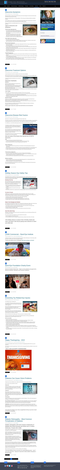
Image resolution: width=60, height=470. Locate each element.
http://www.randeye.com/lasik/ (27, 240)
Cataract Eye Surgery (14, 6)
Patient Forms (32, 465)
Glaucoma (17, 72)
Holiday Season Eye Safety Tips (16, 173)
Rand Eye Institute (20, 236)
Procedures (26, 6)
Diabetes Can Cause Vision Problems (18, 378)
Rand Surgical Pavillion (36, 465)
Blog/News (36, 6)
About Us (8, 6)
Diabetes (17, 380)
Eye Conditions (32, 6)
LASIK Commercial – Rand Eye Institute (19, 234)
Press (16, 267)
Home (5, 6)
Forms (40, 6)
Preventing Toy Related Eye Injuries (17, 298)
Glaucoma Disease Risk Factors (16, 115)
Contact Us (44, 6)
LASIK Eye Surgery (21, 6)
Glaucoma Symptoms (12, 12)
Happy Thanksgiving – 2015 (15, 340)
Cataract (49, 465)
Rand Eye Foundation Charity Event (17, 265)
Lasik (16, 236)
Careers (40, 465)
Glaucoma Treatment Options (15, 70)
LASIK (50, 465)
